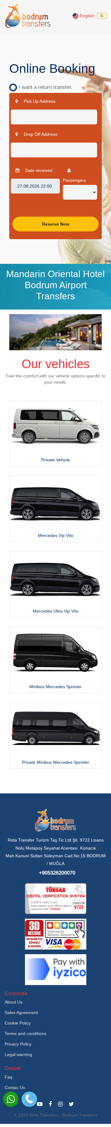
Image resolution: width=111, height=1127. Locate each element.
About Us (14, 1002)
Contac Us (15, 1087)
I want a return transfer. (43, 87)
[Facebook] (50, 1104)
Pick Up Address (39, 101)
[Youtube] (40, 1104)
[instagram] (60, 1104)
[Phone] (29, 1099)
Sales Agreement (21, 1012)
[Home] (28, 16)
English (86, 15)
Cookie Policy (18, 1023)
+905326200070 (57, 873)
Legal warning (18, 1054)
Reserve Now (55, 224)
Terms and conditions (25, 1033)
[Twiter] (71, 1104)
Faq (8, 1077)
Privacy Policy (18, 1044)
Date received (38, 170)
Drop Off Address (40, 134)
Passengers (74, 180)
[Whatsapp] (10, 1099)
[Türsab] (55, 898)
